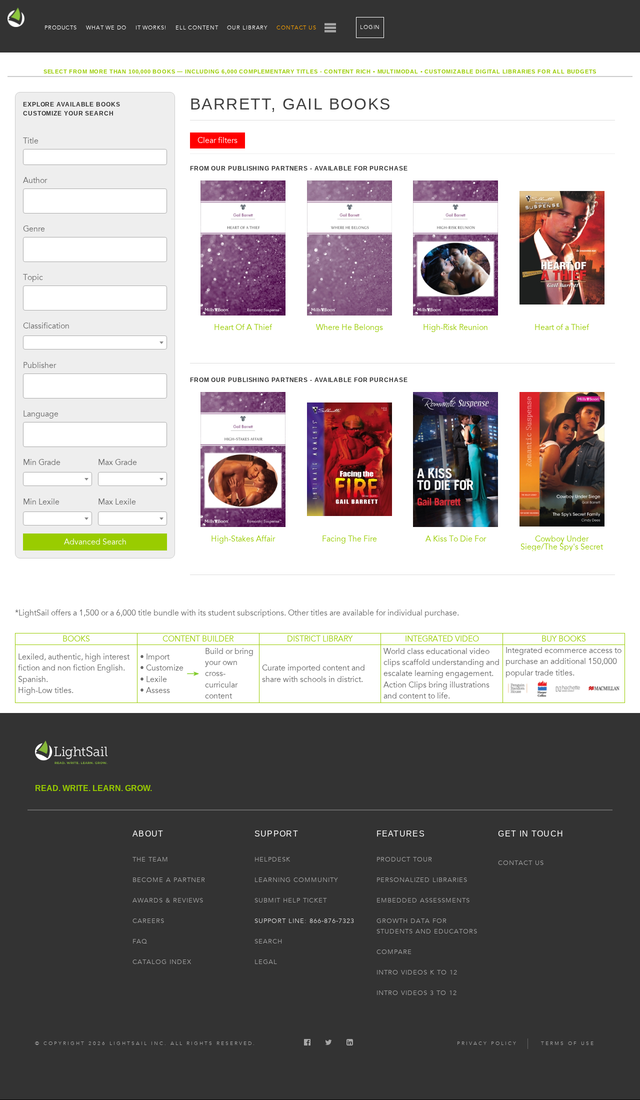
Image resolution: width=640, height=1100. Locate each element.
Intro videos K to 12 (417, 972)
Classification (46, 326)
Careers (148, 921)
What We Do (106, 27)
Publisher (39, 365)
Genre (34, 229)
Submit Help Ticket (290, 900)
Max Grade (117, 463)
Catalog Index (162, 962)
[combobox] (95, 201)
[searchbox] (29, 200)
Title (30, 141)
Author (35, 181)
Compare (394, 952)
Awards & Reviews (168, 900)
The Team (150, 860)
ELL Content (197, 27)
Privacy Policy (487, 1043)
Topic (33, 277)
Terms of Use (568, 1043)
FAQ (140, 942)
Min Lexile (41, 502)
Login (370, 27)
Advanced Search (95, 542)
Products (60, 27)
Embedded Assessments (423, 900)
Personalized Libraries (422, 880)
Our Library (247, 27)
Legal (266, 962)
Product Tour (404, 860)
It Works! (151, 27)
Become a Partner (169, 880)
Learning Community (296, 880)
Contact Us (296, 27)
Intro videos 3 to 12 (416, 993)
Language (40, 414)
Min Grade (41, 463)
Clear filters (218, 141)
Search (268, 942)
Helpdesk (272, 860)
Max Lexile (117, 502)
